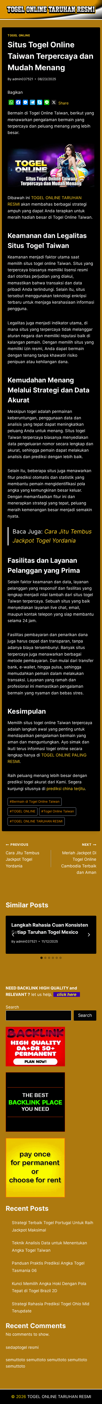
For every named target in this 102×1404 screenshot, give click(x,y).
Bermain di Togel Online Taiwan (35, 801)
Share (63, 103)
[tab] (41, 958)
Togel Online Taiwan (57, 811)
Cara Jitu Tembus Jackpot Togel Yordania (22, 855)
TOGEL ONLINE (19, 35)
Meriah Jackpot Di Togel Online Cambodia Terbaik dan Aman (78, 859)
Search (12, 1007)
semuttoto (15, 1359)
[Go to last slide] (13, 934)
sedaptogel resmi (22, 1347)
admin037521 (22, 79)
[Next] (89, 934)
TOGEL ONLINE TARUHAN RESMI (36, 821)
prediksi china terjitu (65, 788)
